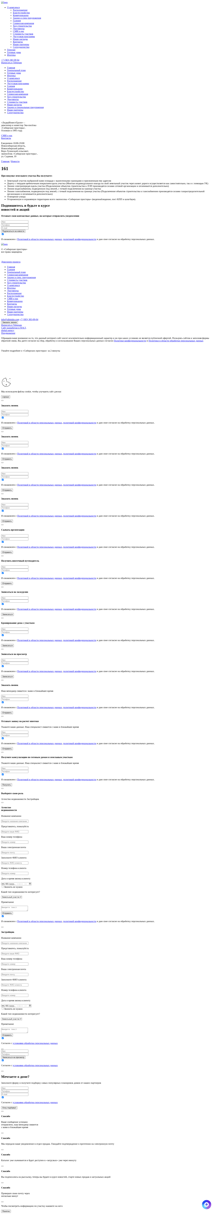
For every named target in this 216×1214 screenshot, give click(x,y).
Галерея (17, 20)
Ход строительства (22, 26)
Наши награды (20, 39)
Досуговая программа (24, 36)
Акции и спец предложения (27, 18)
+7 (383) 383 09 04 (10, 60)
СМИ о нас (18, 31)
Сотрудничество (21, 47)
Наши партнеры (21, 44)
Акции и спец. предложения (21, 277)
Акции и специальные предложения (25, 107)
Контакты (18, 42)
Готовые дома (14, 52)
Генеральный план (16, 70)
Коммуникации (21, 15)
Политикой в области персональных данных (39, 239)
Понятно (6, 1211)
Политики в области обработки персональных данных (176, 340)
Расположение (20, 10)
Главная (11, 67)
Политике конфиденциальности (130, 340)
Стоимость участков (23, 34)
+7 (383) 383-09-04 (29, 319)
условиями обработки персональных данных (35, 1043)
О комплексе (13, 7)
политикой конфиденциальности (79, 239)
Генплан (11, 49)
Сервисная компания (23, 23)
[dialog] (108, 861)
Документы (19, 28)
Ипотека (11, 55)
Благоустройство (21, 12)
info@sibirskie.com (10, 319)
